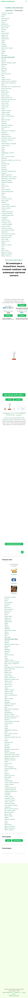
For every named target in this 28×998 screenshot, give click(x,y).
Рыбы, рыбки (4, 200)
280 (20, 413)
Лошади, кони (5, 105)
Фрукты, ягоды (5, 241)
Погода (3, 162)
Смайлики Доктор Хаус (7, 215)
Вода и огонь (4, 27)
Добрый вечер (5, 38)
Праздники (4, 169)
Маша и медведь (5, 119)
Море (2, 129)
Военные (3, 29)
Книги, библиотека (6, 88)
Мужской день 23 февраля (8, 130)
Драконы (3, 60)
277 (14, 413)
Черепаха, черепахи (6, 244)
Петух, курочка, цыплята (8, 156)
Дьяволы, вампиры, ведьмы (8, 62)
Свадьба (3, 202)
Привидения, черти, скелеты (9, 176)
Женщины (4, 68)
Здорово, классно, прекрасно (9, 81)
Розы (2, 195)
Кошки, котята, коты (6, 97)
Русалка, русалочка (6, 198)
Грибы (3, 42)
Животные (4, 70)
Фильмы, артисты (6, 237)
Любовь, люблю (5, 112)
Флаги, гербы (4, 239)
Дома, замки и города (7, 48)
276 (12, 413)
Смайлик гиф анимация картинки (12, 417)
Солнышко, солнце (6, 222)
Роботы (3, 193)
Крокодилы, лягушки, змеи (8, 99)
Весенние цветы (5, 26)
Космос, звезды (5, 95)
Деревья (3, 51)
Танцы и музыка (5, 226)
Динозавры (4, 55)
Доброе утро (4, 35)
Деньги (3, 49)
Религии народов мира (7, 191)
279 (18, 413)
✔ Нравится (18, 399)
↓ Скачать (9, 399)
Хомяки (3, 243)
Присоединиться (17, 840)
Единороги (4, 64)
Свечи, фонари (5, 204)
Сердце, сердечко (6, 208)
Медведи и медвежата (7, 125)
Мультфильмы (5, 134)
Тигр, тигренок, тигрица (7, 230)
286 (13, 415)
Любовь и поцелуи (6, 110)
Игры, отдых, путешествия (8, 83)
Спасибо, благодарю (6, 224)
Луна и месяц (4, 106)
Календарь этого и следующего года (10, 86)
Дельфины (4, 46)
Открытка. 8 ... (17, 992)
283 (7, 415)
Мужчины (4, 132)
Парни (3, 151)
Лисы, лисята (4, 103)
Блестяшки (4, 20)
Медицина (4, 123)
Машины (3, 121)
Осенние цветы (5, 145)
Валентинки (4, 24)
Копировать (21, 305)
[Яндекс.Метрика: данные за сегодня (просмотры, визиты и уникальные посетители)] (14, 996)
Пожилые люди (5, 163)
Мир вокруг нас (5, 127)
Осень (3, 147)
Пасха (3, 154)
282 (25, 413)
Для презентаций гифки (8, 57)
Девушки (3, 44)
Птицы (3, 184)
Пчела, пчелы (5, 186)
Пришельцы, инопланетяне (8, 178)
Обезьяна (3, 141)
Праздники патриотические (8, 171)
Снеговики (4, 219)
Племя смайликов (8, 1)
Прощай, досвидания (7, 182)
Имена (3, 84)
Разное (3, 187)
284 (9, 415)
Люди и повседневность (7, 116)
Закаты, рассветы (6, 73)
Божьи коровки (5, 18)
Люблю (3, 108)
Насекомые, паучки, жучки (8, 138)
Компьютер (4, 90)
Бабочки (3, 14)
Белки (3, 16)
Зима (2, 75)
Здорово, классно (6, 79)
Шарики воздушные (6, 254)
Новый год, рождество (7, 140)
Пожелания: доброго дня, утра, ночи (11, 160)
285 (11, 415)
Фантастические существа (8, 233)
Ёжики (3, 66)
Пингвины (4, 158)
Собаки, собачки (5, 220)
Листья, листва (5, 101)
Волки (3, 31)
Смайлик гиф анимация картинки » (14, 544)
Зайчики (3, 71)
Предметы (4, 173)
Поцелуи (3, 167)
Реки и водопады (5, 189)
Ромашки (3, 197)
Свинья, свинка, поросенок (8, 206)
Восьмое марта (5, 33)
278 (16, 413)
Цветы (3, 248)
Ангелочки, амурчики (7, 13)
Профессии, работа (6, 180)
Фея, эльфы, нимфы (6, 235)
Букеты (3, 22)
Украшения (4, 232)
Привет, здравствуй (6, 175)
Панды (3, 149)
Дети (2, 53)
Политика (4, 165)
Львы (2, 118)
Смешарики (4, 217)
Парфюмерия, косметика (7, 152)
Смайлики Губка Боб (6, 213)
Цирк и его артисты (6, 252)
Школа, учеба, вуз (6, 255)
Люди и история (5, 114)
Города (3, 40)
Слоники (3, 209)
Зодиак (3, 77)
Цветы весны (4, 250)
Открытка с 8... (9, 992)
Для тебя (3, 59)
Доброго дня (4, 37)
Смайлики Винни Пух (7, 211)
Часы (2, 246)
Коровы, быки (5, 92)
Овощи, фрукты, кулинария (8, 143)
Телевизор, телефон (6, 228)
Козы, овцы (4, 94)
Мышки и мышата (6, 136)
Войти (8, 840)
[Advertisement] (14, 287)
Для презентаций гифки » (14, 260)
